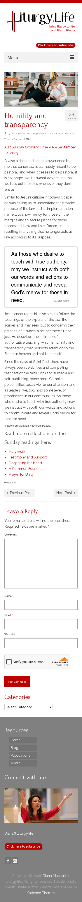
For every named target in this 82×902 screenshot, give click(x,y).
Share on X (61, 301)
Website (9, 634)
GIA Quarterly (55, 133)
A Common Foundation (28, 469)
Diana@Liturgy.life (18, 833)
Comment (11, 534)
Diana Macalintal (20, 133)
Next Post (64, 493)
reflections (17, 139)
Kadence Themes (40, 893)
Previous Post (21, 493)
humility (11, 483)
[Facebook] (8, 860)
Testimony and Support (28, 457)
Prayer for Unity (21, 474)
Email (8, 615)
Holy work (17, 451)
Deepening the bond (25, 463)
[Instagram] (15, 860)
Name (8, 596)
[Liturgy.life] (41, 21)
